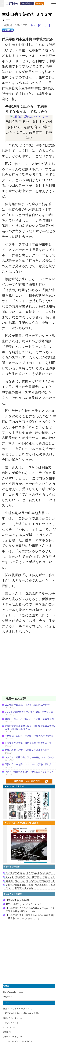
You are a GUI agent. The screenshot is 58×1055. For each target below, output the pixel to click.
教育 (33, 25)
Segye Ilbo (7, 996)
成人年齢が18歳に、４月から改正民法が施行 (27, 704)
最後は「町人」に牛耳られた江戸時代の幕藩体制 (29, 719)
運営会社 (7, 1032)
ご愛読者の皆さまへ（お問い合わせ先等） (21, 1013)
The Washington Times (13, 992)
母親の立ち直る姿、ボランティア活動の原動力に (29, 764)
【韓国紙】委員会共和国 (18, 900)
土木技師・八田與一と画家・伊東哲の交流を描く (29, 736)
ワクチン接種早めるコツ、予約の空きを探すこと (29, 771)
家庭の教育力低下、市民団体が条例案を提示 (27, 750)
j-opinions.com (9, 1027)
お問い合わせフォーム (12, 1018)
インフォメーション (11, 1023)
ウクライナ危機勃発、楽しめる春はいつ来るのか (29, 757)
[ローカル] (44, 25)
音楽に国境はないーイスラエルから (24, 904)
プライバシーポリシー (12, 1036)
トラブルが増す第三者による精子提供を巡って (28, 743)
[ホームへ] (20, 4)
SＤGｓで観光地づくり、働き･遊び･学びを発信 (29, 712)
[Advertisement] (29, 667)
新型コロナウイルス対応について (17, 1008)
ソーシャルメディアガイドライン (17, 1041)
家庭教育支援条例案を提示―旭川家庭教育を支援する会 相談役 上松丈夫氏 (30, 727)
